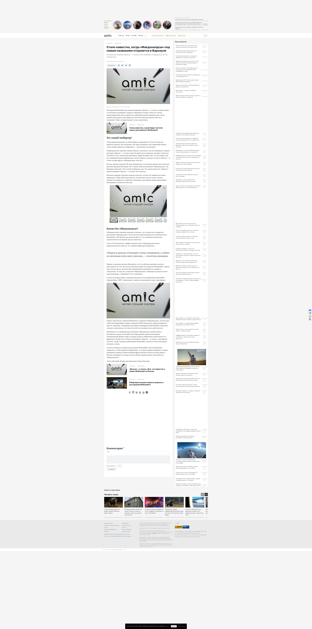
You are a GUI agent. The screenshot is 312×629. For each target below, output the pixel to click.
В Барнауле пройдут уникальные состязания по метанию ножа (185, 436)
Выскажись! (111, 65)
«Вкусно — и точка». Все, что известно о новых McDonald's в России (147, 370)
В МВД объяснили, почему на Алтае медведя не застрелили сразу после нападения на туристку (188, 157)
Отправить (112, 469)
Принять (173, 626)
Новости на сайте (108, 523)
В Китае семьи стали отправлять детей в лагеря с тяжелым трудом (187, 329)
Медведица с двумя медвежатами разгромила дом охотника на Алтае (186, 180)
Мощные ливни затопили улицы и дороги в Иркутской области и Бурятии (188, 96)
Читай (127, 35)
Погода (106, 527)
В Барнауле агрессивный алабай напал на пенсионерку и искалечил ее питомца (188, 379)
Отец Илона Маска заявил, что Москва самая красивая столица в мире (187, 237)
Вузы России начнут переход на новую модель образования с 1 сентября (187, 467)
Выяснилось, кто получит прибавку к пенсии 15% (186, 91)
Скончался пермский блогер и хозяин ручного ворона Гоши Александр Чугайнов (188, 385)
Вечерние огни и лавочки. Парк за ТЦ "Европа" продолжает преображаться (186, 261)
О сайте (124, 527)
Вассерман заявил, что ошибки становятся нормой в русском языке (188, 391)
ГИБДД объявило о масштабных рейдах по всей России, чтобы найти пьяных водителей (188, 337)
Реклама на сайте (126, 525)
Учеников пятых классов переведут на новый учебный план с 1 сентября (187, 473)
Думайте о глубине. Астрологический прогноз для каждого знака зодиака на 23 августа (187, 267)
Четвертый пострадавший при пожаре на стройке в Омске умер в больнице (187, 133)
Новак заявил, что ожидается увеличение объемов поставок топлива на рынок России (188, 318)
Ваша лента (183, 35)
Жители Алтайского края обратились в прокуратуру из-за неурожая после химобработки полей (187, 69)
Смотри (140, 35)
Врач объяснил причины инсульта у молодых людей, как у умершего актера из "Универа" (188, 225)
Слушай (133, 35)
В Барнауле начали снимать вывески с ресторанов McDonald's (146, 383)
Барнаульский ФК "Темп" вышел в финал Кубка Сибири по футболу (187, 80)
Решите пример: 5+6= (113, 465)
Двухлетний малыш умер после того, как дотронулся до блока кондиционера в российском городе (187, 62)
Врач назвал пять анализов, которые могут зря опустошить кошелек (188, 243)
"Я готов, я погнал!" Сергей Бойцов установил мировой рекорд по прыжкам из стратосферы (188, 461)
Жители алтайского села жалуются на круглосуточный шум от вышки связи (186, 46)
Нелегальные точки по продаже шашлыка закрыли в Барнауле (187, 342)
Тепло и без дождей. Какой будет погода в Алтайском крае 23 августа (187, 273)
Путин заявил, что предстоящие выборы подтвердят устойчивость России (187, 323)
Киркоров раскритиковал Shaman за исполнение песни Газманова (186, 51)
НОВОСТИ (109, 43)
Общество (118, 43)
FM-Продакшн (125, 523)
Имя (108, 451)
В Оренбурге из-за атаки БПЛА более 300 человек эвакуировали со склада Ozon (187, 151)
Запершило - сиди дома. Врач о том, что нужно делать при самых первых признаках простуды (188, 255)
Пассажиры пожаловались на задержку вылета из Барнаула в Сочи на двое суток (187, 139)
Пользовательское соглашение (111, 525)
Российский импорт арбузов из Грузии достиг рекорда (187, 175)
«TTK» (124, 549)
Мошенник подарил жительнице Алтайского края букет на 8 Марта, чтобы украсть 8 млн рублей (188, 485)
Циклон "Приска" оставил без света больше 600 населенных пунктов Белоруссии (188, 186)
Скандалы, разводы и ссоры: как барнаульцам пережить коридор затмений (188, 249)
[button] (114, 220)
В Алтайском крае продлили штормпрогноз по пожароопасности (188, 75)
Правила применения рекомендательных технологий (117, 534)
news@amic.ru (155, 533)
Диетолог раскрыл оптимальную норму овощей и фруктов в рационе (187, 374)
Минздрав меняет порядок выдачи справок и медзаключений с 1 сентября (188, 479)
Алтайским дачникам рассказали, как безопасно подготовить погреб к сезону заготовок (187, 145)
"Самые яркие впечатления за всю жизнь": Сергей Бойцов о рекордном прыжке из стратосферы (188, 368)
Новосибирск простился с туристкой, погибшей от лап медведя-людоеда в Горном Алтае (188, 431)
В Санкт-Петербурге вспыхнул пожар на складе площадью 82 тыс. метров (187, 231)
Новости (121, 35)
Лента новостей (180, 42)
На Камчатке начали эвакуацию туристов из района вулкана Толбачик (188, 169)
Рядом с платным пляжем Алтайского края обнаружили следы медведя (188, 163)
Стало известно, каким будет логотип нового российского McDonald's (146, 129)
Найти (205, 35)
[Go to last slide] (113, 201)
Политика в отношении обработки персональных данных (117, 536)
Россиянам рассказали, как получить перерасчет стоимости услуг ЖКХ (186, 56)
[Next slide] (163, 201)
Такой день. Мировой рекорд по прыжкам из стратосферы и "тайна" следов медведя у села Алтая (188, 280)
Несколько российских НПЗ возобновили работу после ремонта (187, 85)
